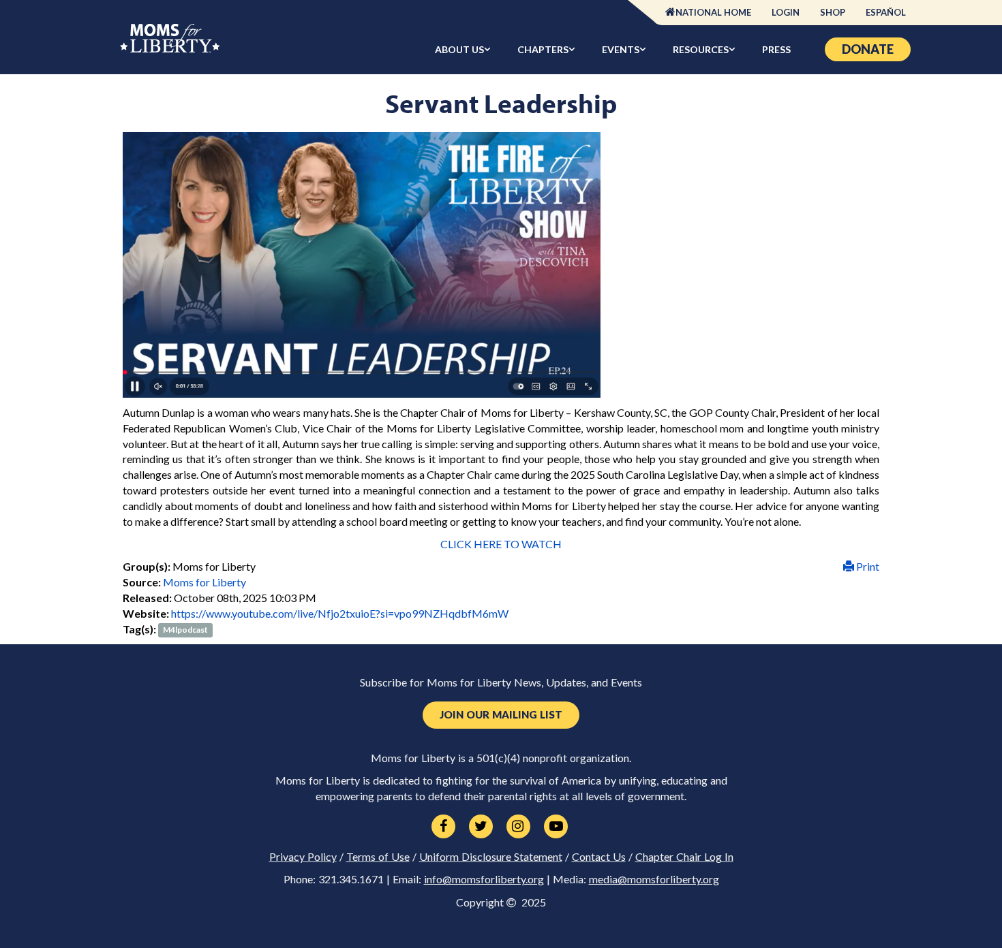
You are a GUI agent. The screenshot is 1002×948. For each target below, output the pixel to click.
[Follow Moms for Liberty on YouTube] (556, 826)
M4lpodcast (185, 630)
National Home (713, 12)
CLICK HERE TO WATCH (501, 543)
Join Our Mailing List (501, 715)
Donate (868, 49)
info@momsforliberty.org (484, 879)
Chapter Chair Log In (684, 856)
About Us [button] (459, 49)
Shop (832, 12)
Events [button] (620, 49)
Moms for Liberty (204, 581)
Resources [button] (701, 49)
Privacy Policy (303, 856)
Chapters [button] (542, 49)
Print (866, 566)
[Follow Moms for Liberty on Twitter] (481, 826)
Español (886, 12)
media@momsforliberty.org (654, 879)
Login (786, 12)
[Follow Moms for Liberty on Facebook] (443, 826)
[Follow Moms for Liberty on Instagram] (518, 826)
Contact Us (599, 856)
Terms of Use (378, 856)
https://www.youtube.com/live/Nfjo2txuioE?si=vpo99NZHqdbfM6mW (339, 613)
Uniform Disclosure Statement (490, 856)
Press (776, 49)
